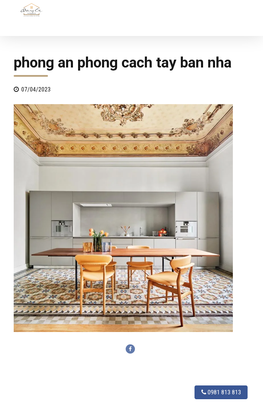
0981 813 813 (223, 392)
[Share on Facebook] (130, 349)
